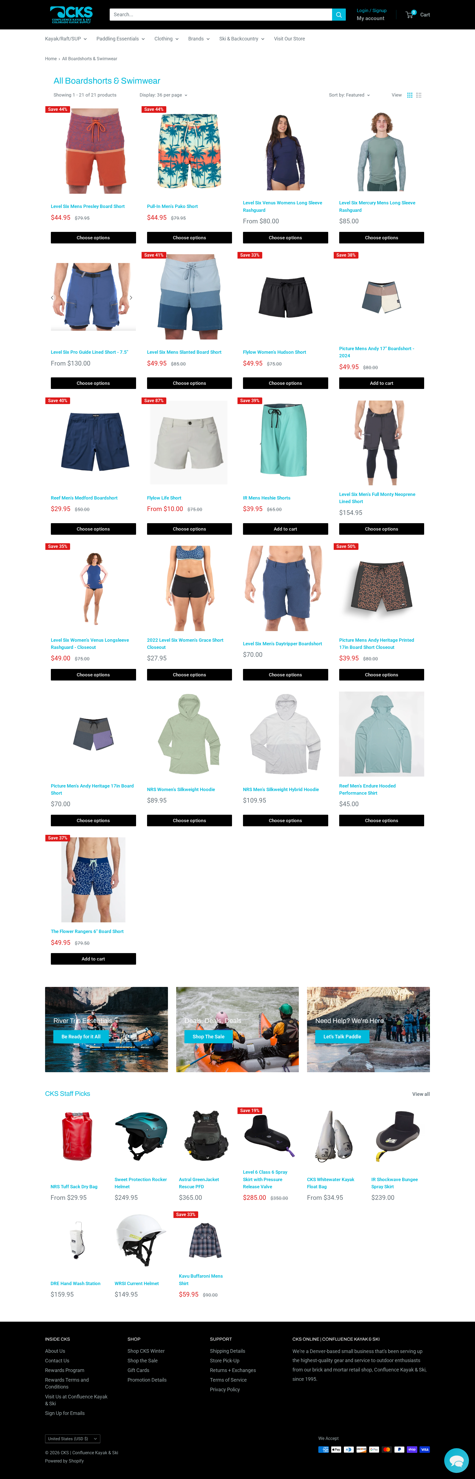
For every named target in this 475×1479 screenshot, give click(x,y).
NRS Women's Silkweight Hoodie (181, 789)
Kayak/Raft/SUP (63, 39)
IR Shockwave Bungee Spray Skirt (394, 1183)
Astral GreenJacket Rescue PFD (199, 1183)
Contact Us (57, 1360)
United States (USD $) (68, 1438)
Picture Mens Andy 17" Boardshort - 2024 (376, 352)
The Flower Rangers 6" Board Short (87, 931)
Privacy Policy (225, 1389)
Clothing (163, 39)
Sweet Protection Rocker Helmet (141, 1183)
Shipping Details (227, 1351)
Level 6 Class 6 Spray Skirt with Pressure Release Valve (265, 1179)
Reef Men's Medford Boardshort (84, 498)
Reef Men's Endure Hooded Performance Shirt (367, 789)
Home (51, 58)
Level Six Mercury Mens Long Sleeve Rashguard (377, 206)
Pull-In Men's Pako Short (172, 206)
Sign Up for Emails (65, 1413)
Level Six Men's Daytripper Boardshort (282, 643)
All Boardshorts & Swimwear (89, 58)
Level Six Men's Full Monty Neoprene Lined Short (377, 498)
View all (421, 1094)
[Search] (339, 15)
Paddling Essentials (117, 39)
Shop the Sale (143, 1360)
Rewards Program (64, 1370)
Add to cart (381, 383)
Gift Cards (138, 1370)
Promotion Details (147, 1380)
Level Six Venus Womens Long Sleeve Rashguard (282, 206)
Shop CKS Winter (146, 1351)
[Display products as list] (418, 95)
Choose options (93, 237)
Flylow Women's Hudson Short (274, 352)
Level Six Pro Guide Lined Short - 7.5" (89, 352)
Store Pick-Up (224, 1360)
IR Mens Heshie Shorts (267, 498)
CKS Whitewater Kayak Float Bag (330, 1183)
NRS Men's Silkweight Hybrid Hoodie (281, 789)
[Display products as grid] (409, 95)
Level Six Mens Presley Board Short (88, 206)
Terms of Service (228, 1380)
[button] (456, 1460)
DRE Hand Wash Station (76, 1283)
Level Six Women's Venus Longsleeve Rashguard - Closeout (90, 643)
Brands (196, 39)
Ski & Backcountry (238, 39)
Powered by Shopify (64, 1461)
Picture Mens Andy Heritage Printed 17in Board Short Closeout (376, 643)
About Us (55, 1351)
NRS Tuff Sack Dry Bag (74, 1186)
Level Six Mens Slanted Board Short (184, 352)
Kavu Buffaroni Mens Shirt (201, 1279)
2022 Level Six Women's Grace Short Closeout (185, 643)
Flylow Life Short (164, 498)
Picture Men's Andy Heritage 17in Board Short (92, 789)
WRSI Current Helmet (137, 1283)
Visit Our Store (289, 39)
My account (370, 18)
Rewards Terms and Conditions (67, 1383)
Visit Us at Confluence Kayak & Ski (76, 1400)
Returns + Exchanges (233, 1370)
